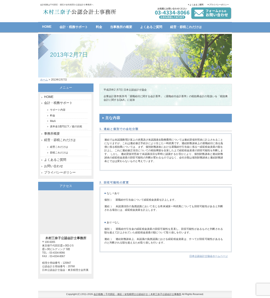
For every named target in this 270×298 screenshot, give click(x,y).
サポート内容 (57, 109)
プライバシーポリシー (60, 172)
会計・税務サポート (73, 27)
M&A (53, 121)
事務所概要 (52, 133)
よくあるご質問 (151, 27)
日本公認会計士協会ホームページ (208, 256)
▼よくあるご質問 (195, 5)
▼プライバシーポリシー (218, 5)
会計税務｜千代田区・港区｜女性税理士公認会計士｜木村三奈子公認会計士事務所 (137, 294)
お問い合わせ (53, 166)
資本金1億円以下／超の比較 (66, 126)
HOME (47, 26)
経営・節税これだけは (186, 27)
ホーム (44, 79)
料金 (99, 27)
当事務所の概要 (121, 27)
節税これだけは (59, 152)
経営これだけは (59, 146)
